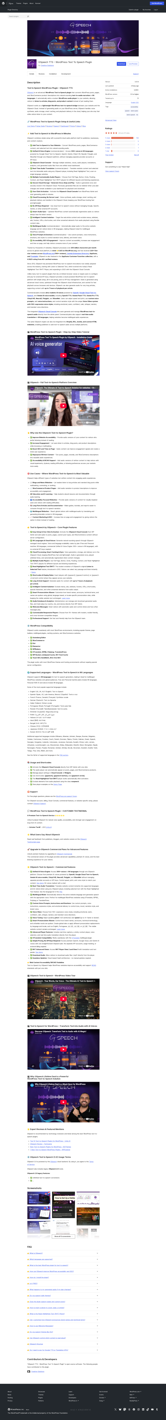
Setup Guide (40, 126)
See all (136, 155)
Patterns (41, 1401)
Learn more (66, 598)
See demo (40, 883)
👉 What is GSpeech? (35, 1253)
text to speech (131, 114)
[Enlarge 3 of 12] (48, 1223)
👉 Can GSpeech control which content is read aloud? (46, 1338)
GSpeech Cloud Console (47, 311)
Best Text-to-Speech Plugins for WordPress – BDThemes (50, 1147)
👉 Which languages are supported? (40, 1259)
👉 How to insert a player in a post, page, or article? (45, 1308)
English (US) (135, 102)
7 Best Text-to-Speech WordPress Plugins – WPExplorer (50, 1150)
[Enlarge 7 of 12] (72, 1222)
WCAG (94, 965)
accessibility (134, 107)
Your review (109, 155)
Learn (70, 1391)
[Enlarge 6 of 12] (72, 1194)
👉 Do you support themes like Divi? (40, 1332)
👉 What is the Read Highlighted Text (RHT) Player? (46, 1314)
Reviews (42, 74)
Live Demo (31, 126)
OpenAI (75, 293)
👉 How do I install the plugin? (38, 1277)
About (10, 1391)
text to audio (134, 111)
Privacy (10, 1401)
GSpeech (30, 92)
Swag (101, 1401)
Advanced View (110, 120)
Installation (53, 74)
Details (31, 74)
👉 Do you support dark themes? (39, 1296)
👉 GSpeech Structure (35, 1344)
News (9, 1395)
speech (127, 111)
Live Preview (133, 64)
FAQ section (64, 755)
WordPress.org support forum (66, 796)
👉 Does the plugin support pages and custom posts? (46, 1302)
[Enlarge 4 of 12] (48, 1238)
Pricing (72, 126)
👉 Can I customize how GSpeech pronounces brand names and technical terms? (56, 1320)
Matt (132, 1395)
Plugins (40, 1397)
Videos (78, 126)
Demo (33, 572)
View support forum (112, 171)
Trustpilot (34, 256)
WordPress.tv (74, 1401)
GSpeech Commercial (64, 854)
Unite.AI (48, 827)
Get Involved (103, 1391)
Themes (40, 1395)
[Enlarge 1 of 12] (48, 1194)
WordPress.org (48, 253)
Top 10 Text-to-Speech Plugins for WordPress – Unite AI (50, 1141)
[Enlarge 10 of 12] (97, 1209)
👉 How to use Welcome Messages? (40, 1326)
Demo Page (57, 784)
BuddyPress (134, 1401)
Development (66, 74)
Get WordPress (157, 3)
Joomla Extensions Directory (78, 253)
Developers (72, 1397)
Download (121, 64)
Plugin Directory (13, 9)
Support (136, 74)
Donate (102, 1397)
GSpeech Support (39, 804)
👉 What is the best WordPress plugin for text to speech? (47, 1265)
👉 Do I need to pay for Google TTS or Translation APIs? (47, 1350)
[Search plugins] (28, 16)
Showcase (41, 1391)
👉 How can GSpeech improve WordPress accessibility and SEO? (50, 1271)
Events (101, 1395)
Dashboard (65, 126)
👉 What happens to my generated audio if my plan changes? (49, 1290)
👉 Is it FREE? (32, 1283)
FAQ (60, 892)
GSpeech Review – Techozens (41, 1144)
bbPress (133, 1397)
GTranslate (75, 938)
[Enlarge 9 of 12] (97, 1194)
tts (137, 114)
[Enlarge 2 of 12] (48, 1209)
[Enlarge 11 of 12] (97, 1230)
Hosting (10, 1397)
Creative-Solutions (47, 65)
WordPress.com (135, 1391)
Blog (84, 126)
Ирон (27, 1409)
